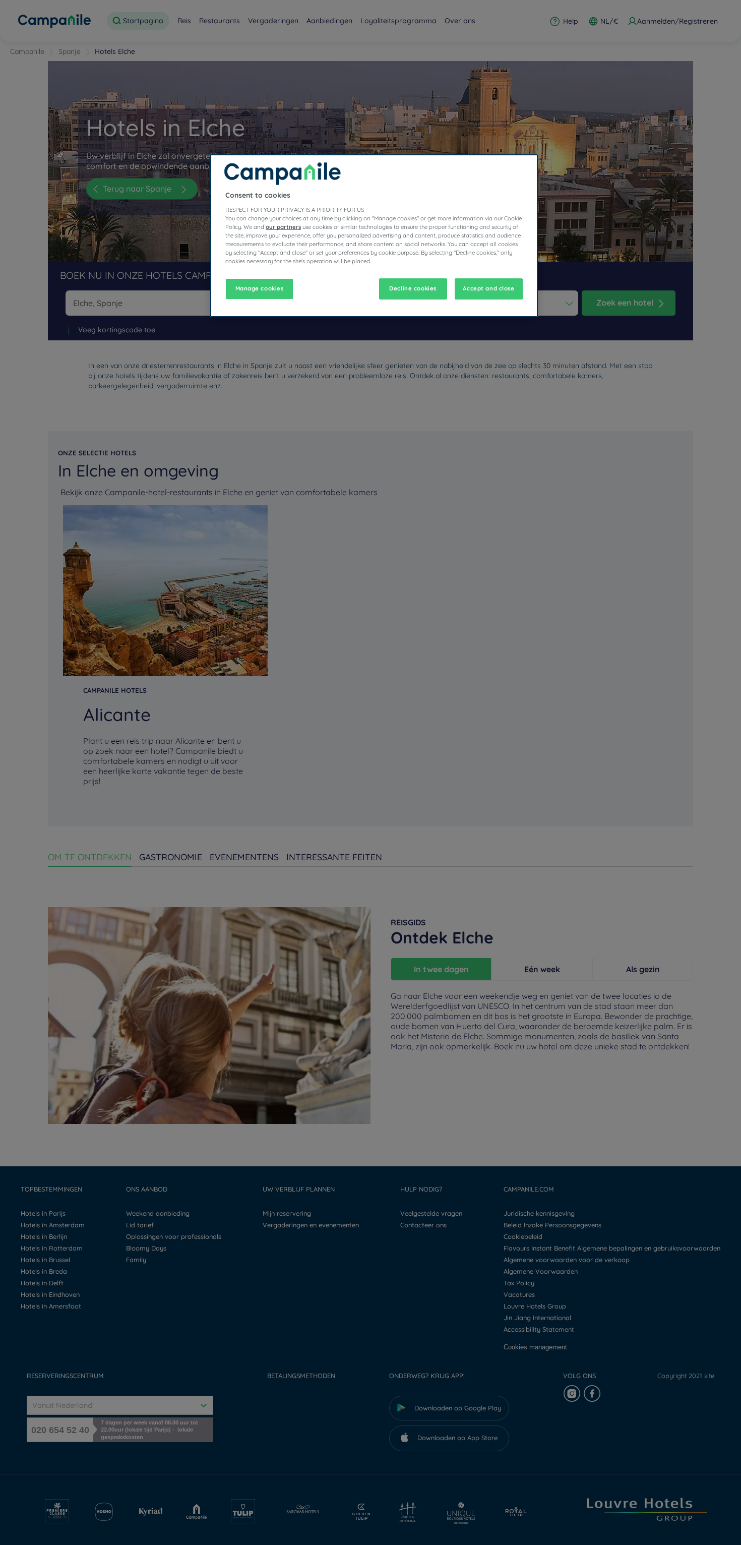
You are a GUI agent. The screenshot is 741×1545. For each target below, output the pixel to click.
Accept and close (488, 288)
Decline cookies (413, 288)
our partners (283, 226)
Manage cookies (259, 288)
